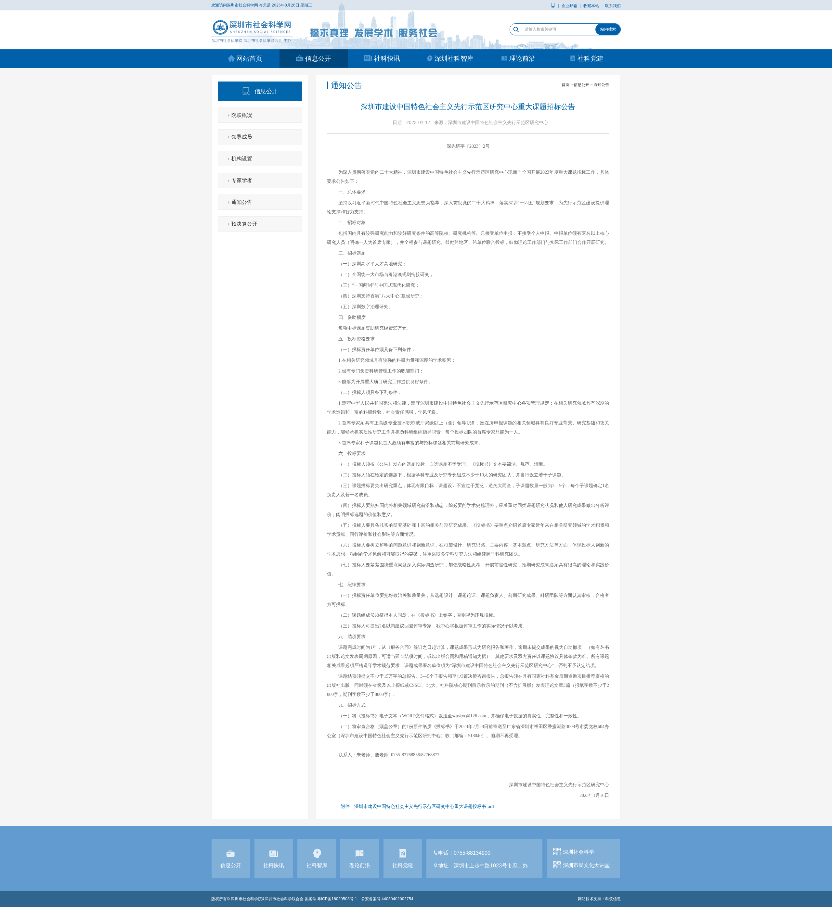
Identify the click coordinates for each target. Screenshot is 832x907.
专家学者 (241, 180)
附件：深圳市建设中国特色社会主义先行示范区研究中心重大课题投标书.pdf (417, 806)
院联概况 (241, 115)
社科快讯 (387, 58)
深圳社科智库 (454, 58)
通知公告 (241, 202)
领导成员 (241, 137)
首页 (565, 84)
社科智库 (316, 865)
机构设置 (241, 158)
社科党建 (591, 58)
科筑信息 (613, 899)
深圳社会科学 (578, 852)
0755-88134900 (472, 853)
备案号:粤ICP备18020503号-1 (331, 899)
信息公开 (318, 58)
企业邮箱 (569, 6)
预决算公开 (244, 224)
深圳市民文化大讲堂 (586, 865)
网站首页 (249, 58)
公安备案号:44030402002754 (387, 899)
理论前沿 (522, 58)
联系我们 (613, 6)
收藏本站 (591, 6)
